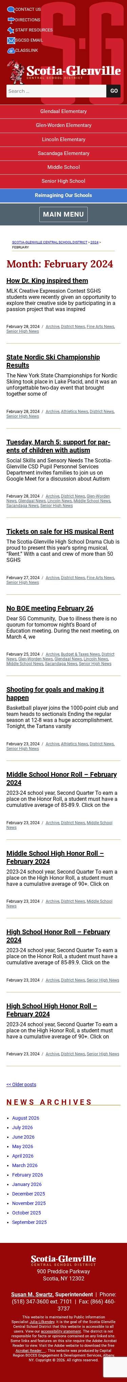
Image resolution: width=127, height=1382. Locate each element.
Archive (52, 326)
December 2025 (28, 1194)
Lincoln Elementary (63, 139)
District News (73, 326)
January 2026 (27, 1184)
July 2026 (22, 1127)
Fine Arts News (100, 326)
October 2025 (26, 1212)
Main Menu (63, 214)
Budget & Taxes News (80, 654)
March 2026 (25, 1165)
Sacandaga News (22, 505)
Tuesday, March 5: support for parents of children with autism (58, 446)
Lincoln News (59, 501)
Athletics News (74, 411)
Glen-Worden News (35, 659)
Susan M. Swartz (31, 1294)
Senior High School (63, 181)
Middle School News (91, 501)
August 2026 (25, 1118)
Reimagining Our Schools (63, 195)
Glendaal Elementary (63, 111)
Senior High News (22, 331)
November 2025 (29, 1203)
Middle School (63, 167)
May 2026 (22, 1146)
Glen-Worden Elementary (63, 125)
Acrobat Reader (29, 1350)
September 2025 (29, 1222)
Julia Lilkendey (41, 1322)
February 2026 (27, 1175)
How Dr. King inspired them (47, 281)
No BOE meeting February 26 (49, 608)
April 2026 (23, 1156)
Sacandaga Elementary (63, 153)
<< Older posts (21, 1084)
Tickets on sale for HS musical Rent (60, 531)
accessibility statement (61, 1331)
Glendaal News (32, 501)
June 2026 (23, 1137)
